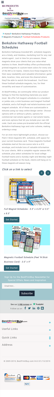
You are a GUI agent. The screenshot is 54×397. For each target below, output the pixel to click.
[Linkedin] (34, 309)
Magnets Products (12, 37)
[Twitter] (29, 309)
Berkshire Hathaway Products (26, 34)
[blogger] (42, 309)
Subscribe (27, 293)
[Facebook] (25, 309)
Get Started (12, 219)
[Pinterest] (38, 309)
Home (7, 34)
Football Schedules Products (36, 37)
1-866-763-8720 (32, 15)
